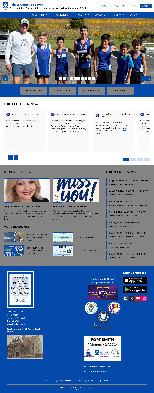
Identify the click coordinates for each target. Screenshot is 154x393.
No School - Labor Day (119, 247)
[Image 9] (89, 78)
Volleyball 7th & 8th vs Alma (121, 184)
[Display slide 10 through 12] (147, 159)
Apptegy (82, 390)
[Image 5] (75, 78)
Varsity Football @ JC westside (122, 258)
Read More (74, 131)
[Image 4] (71, 78)
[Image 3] (68, 78)
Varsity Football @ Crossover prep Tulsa (126, 237)
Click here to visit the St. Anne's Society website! (24, 330)
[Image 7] (82, 78)
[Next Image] (148, 78)
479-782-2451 (13, 321)
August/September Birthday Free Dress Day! (128, 205)
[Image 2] (64, 78)
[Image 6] (78, 78)
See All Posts (32, 104)
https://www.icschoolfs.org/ (96, 371)
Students (100, 15)
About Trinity (39, 15)
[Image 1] (60, 78)
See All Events (133, 172)
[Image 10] (93, 78)
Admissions (62, 15)
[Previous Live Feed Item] (10, 157)
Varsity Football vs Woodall (120, 195)
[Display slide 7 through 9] (140, 159)
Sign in (145, 6)
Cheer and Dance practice (120, 226)
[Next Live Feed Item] (16, 157)
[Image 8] (86, 78)
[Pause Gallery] (5, 78)
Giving (117, 15)
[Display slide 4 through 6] (133, 159)
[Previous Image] (143, 78)
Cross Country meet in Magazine (123, 216)
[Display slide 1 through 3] (126, 159)
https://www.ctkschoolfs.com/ (97, 367)
